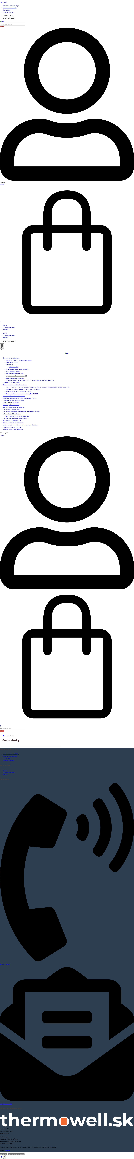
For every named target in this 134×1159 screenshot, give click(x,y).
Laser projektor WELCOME (11, 403)
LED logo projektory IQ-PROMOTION (14, 407)
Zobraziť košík (3, 1154)
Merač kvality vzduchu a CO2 (12, 420)
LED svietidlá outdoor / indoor (12, 414)
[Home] (3, 736)
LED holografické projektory (11, 405)
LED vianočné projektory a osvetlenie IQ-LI (16, 418)
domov (5, 333)
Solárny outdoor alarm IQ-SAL (12, 427)
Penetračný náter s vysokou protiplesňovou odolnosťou (23, 389)
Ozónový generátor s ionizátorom (13, 423)
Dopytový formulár (9, 335)
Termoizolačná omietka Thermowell (14, 396)
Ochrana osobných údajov (11, 6)
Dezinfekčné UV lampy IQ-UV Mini (13, 400)
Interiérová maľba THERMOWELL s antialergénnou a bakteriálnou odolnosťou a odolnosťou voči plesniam (37, 387)
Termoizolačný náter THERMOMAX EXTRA (18, 391)
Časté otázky (7, 10)
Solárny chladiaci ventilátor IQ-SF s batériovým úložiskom (20, 425)
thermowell (3, 2)
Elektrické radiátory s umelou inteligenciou (19, 360)
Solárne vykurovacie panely (11, 383)
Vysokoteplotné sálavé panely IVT (16, 376)
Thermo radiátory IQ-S (13, 371)
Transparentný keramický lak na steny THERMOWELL (22, 394)
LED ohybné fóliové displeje (11, 409)
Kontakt (5, 338)
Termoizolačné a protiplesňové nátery (15, 385)
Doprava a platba (8, 12)
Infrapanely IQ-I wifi (12, 362)
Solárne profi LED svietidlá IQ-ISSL (13, 429)
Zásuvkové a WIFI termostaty (15, 378)
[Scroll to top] (1, 1157)
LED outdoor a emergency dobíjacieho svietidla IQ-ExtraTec (21, 412)
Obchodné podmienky (10, 8)
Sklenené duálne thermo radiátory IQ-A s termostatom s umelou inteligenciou (30, 380)
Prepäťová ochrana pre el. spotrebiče (17, 369)
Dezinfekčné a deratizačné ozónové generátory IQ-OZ (19, 398)
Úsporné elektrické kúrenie (11, 358)
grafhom (7, 1150)
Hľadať (2, 26)
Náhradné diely (13, 367)
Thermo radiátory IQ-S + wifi (14, 374)
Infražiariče (9, 365)
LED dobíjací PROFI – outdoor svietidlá (17, 416)
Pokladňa (10, 1154)
